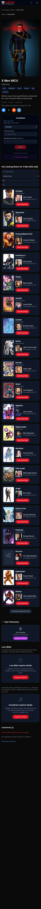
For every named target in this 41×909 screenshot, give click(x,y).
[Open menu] (37, 2)
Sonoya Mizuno (28, 536)
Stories (12, 10)
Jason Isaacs (27, 412)
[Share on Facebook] (4, 110)
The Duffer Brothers (30, 556)
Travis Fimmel (28, 576)
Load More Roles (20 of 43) (20, 611)
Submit (20, 147)
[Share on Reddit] (14, 110)
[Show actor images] (20, 184)
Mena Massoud (28, 433)
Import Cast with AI (22, 157)
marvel (26, 88)
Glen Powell (27, 197)
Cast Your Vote (22, 204)
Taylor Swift (27, 369)
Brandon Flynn (28, 326)
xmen (19, 88)
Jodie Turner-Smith (30, 347)
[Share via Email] (19, 110)
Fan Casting (5, 10)
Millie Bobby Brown (30, 473)
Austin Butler (27, 304)
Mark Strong (27, 261)
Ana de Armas (28, 453)
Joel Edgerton (28, 390)
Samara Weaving (29, 515)
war (33, 88)
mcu (4, 88)
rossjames (15, 105)
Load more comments (8, 741)
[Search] (31, 2)
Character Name (9, 131)
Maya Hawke (27, 283)
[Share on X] (9, 110)
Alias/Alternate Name (13, 138)
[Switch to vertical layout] (20, 180)
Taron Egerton (28, 219)
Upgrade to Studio (20, 638)
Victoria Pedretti (28, 240)
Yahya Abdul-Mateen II (30, 596)
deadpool (12, 88)
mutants (5, 92)
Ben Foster (27, 493)
